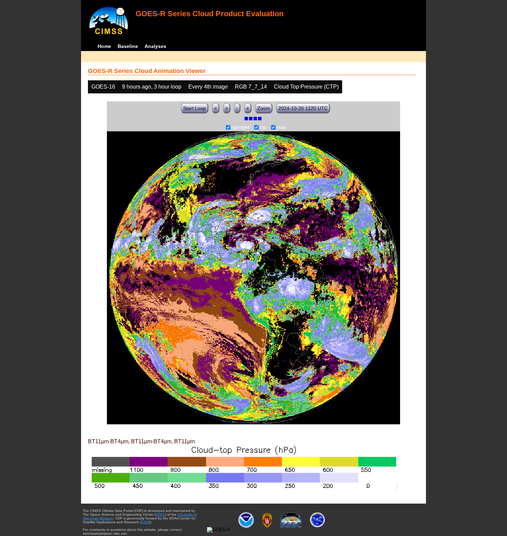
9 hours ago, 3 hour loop (151, 87)
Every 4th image (208, 87)
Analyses (155, 46)
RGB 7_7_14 (251, 87)
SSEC (160, 514)
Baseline (128, 46)
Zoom (263, 108)
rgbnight (240, 127)
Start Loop (194, 108)
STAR (145, 522)
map (281, 127)
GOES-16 (103, 87)
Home (104, 46)
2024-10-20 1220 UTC (303, 108)
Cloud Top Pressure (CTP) (306, 87)
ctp (263, 127)
